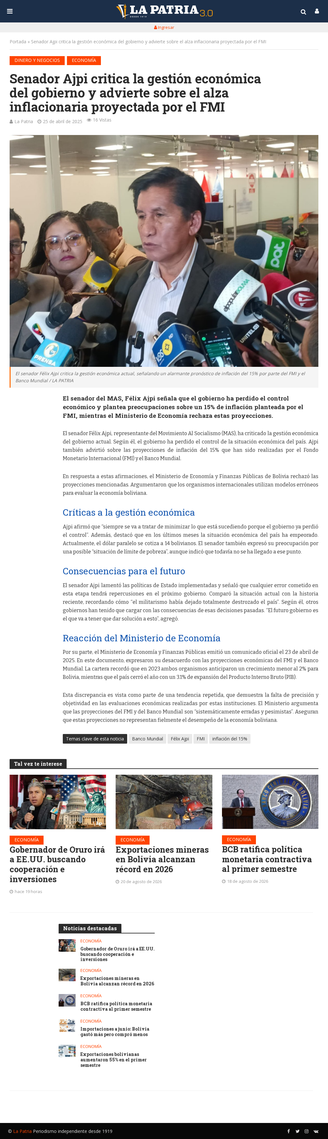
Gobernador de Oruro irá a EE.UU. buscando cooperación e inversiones (57, 864)
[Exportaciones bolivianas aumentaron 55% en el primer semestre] (67, 1051)
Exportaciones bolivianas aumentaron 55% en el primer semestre (113, 1060)
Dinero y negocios (37, 60)
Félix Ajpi (180, 739)
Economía (84, 60)
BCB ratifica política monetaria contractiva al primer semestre (267, 859)
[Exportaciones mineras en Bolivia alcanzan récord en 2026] (164, 802)
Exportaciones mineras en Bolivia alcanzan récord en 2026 (162, 859)
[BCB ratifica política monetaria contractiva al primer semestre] (270, 802)
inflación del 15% (229, 739)
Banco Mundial (147, 739)
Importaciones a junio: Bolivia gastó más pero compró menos (114, 1031)
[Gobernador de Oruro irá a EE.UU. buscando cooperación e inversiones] (58, 802)
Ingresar (165, 27)
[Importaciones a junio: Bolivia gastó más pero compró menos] (67, 1025)
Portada (18, 41)
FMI (201, 739)
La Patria (23, 121)
